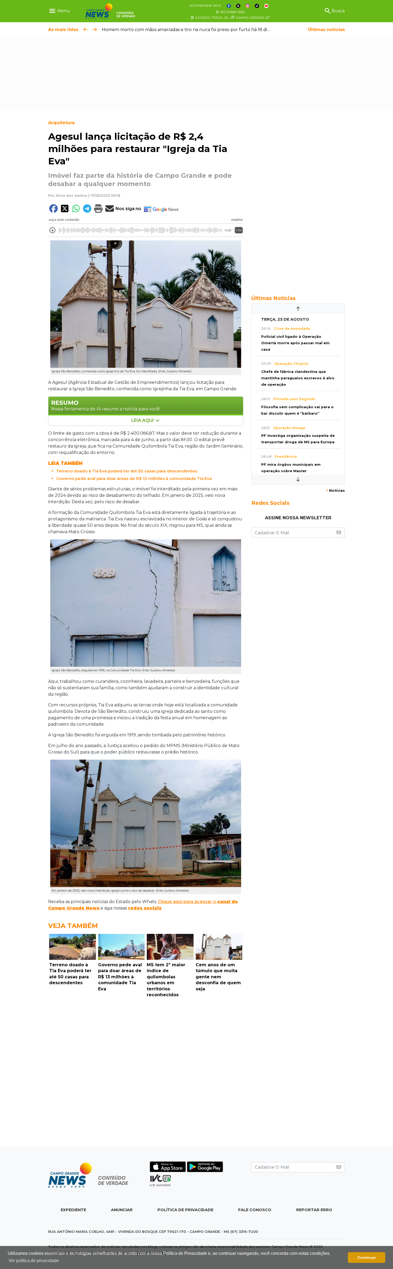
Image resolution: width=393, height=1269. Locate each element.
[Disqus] (145, 1073)
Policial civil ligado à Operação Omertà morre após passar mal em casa (295, 343)
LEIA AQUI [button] (143, 420)
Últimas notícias (326, 29)
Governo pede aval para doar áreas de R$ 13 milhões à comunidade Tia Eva (134, 478)
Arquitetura (61, 122)
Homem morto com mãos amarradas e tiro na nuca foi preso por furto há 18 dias (186, 29)
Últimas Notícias (273, 298)
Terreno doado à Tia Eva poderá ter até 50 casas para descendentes (126, 470)
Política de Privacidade (185, 1209)
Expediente (73, 1209)
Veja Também (73, 926)
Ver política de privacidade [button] (34, 1260)
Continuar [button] (366, 1257)
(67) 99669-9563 (232, 12)
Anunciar (122, 1209)
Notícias (335, 490)
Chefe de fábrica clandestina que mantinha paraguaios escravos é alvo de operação (297, 378)
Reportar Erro (314, 1209)
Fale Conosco (254, 1209)
